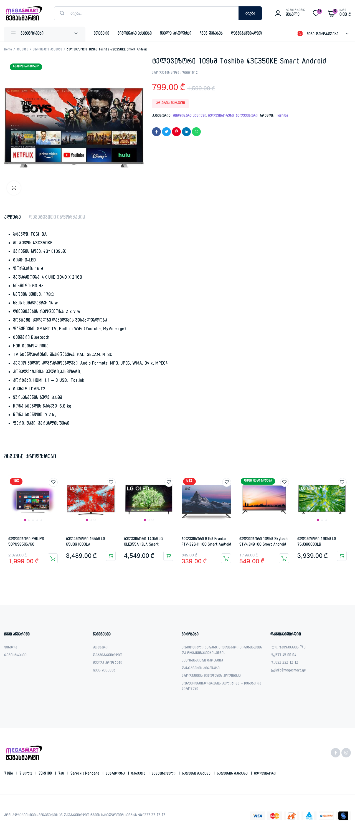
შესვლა (10, 648)
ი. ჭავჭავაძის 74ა (290, 648)
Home (8, 49)
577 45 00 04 (285, 655)
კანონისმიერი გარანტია (202, 661)
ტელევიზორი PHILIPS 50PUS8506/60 (26, 542)
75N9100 (46, 774)
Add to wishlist (53, 482)
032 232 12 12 (286, 663)
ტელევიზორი (247, 116)
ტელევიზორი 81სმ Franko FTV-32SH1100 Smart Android (206, 542)
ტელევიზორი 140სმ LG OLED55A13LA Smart (143, 542)
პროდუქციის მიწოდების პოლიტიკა (211, 676)
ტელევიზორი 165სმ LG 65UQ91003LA (85, 542)
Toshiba (282, 116)
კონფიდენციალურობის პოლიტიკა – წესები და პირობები (221, 686)
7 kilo (9, 774)
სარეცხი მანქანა (197, 774)
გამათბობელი (164, 774)
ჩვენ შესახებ (211, 34)
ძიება (250, 13)
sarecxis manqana (85, 774)
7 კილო (26, 774)
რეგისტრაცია (15, 655)
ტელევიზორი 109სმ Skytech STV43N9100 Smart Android (263, 542)
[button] (14, 188)
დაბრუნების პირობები (201, 668)
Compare (56, 492)
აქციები (22, 49)
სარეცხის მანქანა (233, 774)
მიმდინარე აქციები (135, 34)
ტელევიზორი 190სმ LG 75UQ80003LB (316, 542)
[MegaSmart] (23, 13)
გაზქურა (138, 774)
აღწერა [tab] (12, 218)
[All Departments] (44, 34)
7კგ (61, 774)
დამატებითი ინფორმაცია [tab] (57, 218)
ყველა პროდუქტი (175, 34)
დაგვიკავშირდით (246, 34)
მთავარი (101, 34)
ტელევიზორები (221, 116)
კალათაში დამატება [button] (53, 558)
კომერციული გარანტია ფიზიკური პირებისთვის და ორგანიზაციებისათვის (222, 650)
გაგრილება (116, 774)
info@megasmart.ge (290, 671)
